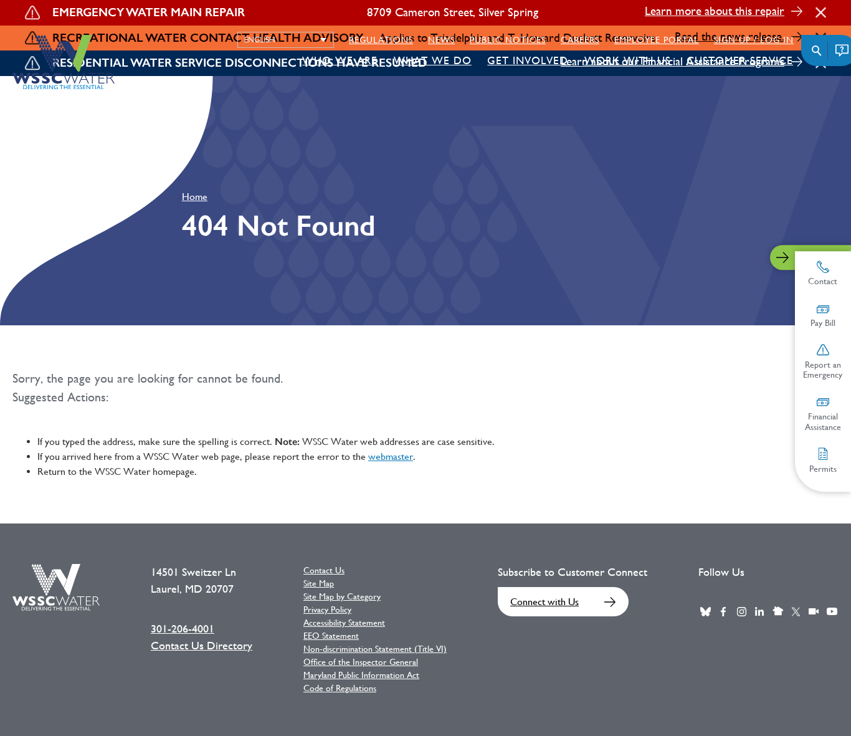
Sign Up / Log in (754, 40)
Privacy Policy (327, 609)
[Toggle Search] (816, 50)
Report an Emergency (823, 369)
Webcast (813, 611)
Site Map (318, 583)
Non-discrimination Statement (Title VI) (375, 649)
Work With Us (627, 60)
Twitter (795, 611)
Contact (823, 281)
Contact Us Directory (201, 645)
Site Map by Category (342, 596)
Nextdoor (777, 611)
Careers (580, 40)
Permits (823, 468)
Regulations (381, 40)
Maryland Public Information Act (361, 675)
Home (194, 197)
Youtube (832, 611)
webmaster (390, 456)
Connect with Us (544, 602)
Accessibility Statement (344, 623)
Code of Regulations (339, 688)
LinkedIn (759, 611)
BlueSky (705, 611)
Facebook (723, 611)
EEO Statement (331, 636)
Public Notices (508, 40)
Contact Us (324, 570)
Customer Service (740, 60)
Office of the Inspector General (360, 662)
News (441, 40)
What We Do (433, 60)
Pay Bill (823, 323)
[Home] (63, 62)
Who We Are (340, 60)
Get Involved (527, 60)
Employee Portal (656, 40)
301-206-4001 (182, 629)
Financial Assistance (823, 421)
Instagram (741, 611)
